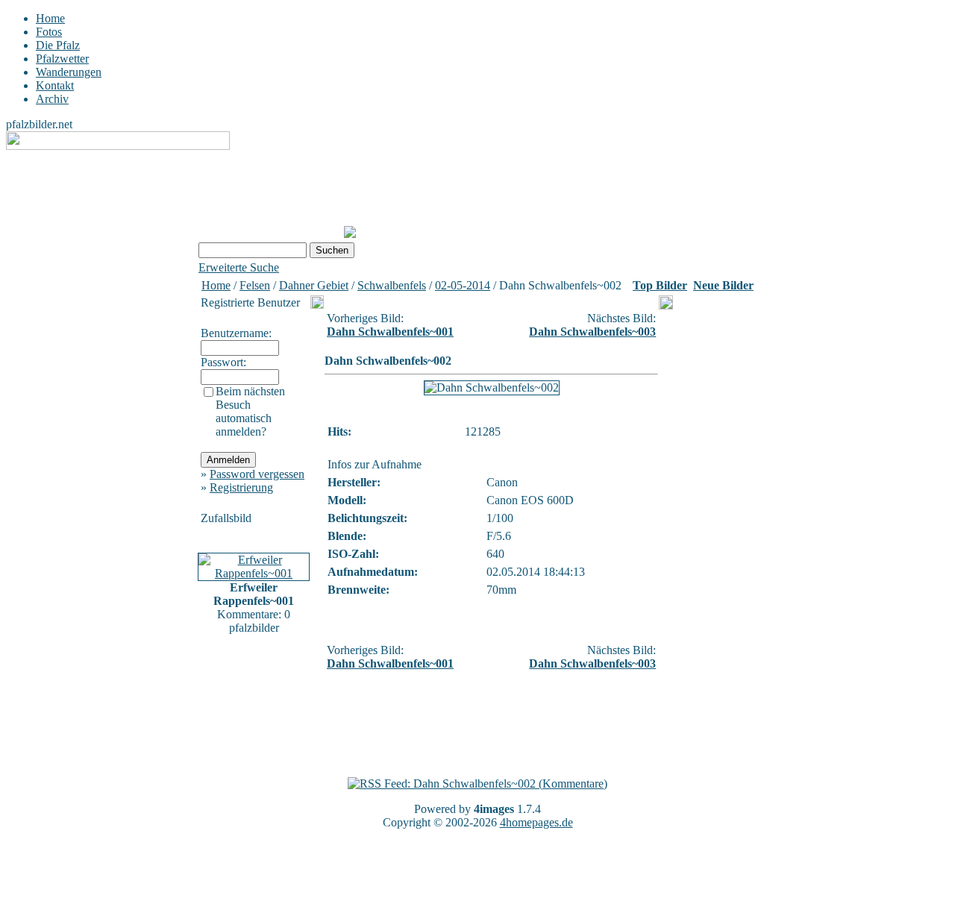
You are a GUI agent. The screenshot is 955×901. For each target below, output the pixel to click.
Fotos (49, 31)
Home (50, 18)
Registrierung (241, 487)
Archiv (52, 98)
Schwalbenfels (391, 285)
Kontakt (55, 85)
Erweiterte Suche (238, 267)
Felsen (254, 285)
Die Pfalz (58, 45)
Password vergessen (257, 474)
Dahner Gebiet (313, 285)
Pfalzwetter (62, 58)
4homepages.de (536, 822)
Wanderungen (68, 72)
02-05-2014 (462, 285)
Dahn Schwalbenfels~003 (592, 331)
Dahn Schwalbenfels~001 (390, 331)
